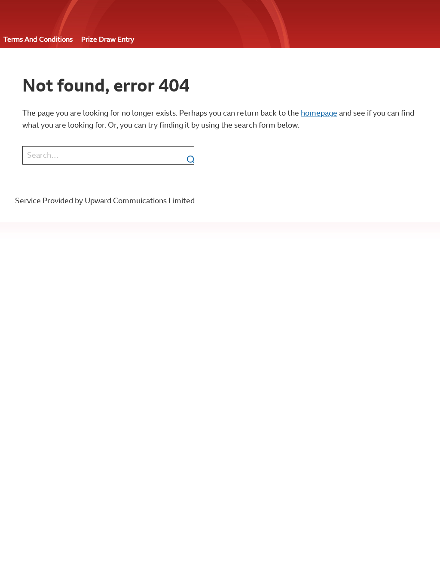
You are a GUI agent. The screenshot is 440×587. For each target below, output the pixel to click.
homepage (319, 113)
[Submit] (187, 155)
